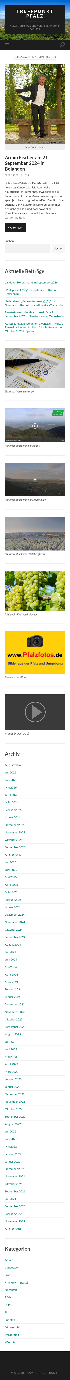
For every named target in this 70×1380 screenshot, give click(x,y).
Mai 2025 (11, 877)
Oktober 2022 (13, 1109)
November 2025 (15, 832)
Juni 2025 (11, 869)
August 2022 (13, 1124)
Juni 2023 (11, 1049)
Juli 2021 (10, 1198)
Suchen (9, 240)
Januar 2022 (12, 1161)
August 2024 (13, 944)
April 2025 (11, 884)
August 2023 (13, 1034)
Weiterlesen (15, 227)
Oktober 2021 (13, 1183)
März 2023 (11, 1071)
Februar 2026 (13, 809)
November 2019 (15, 1221)
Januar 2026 (12, 817)
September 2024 (15, 937)
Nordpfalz (11, 1289)
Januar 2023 (12, 1086)
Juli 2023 (10, 1041)
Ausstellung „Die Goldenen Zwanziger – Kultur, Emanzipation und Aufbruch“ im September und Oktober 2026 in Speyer (34, 327)
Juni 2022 (11, 1139)
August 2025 (13, 854)
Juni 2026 (11, 780)
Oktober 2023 (13, 1019)
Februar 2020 (13, 1213)
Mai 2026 (11, 787)
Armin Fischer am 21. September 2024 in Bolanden (27, 163)
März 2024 (11, 982)
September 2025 (15, 847)
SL (6, 1312)
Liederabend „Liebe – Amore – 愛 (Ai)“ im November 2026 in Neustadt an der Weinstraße (34, 303)
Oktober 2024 (13, 929)
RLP (7, 1304)
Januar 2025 (12, 907)
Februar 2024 (13, 989)
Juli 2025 (10, 862)
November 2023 (15, 1011)
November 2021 (15, 1176)
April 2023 (11, 1064)
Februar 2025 (13, 899)
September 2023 (15, 1026)
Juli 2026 (10, 772)
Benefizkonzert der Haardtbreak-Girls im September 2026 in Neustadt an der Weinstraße (34, 314)
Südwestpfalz (13, 1327)
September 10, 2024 (17, 175)
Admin (9, 1260)
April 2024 (11, 974)
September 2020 (15, 1206)
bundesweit (12, 1267)
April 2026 (11, 795)
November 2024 (15, 922)
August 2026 (13, 765)
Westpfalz (11, 1342)
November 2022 (15, 1101)
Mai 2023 (11, 1056)
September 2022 (15, 1116)
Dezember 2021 (15, 1168)
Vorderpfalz (12, 1334)
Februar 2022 (13, 1154)
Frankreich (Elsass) (16, 1282)
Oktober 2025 (13, 839)
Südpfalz (10, 1319)
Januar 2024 (12, 996)
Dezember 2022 (15, 1094)
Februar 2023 (13, 1079)
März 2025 (11, 892)
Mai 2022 (11, 1146)
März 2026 (11, 802)
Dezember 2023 (15, 1004)
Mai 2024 (11, 967)
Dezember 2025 (15, 824)
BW (7, 1275)
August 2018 (13, 1228)
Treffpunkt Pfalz (35, 13)
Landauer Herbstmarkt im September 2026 (31, 282)
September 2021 (15, 1191)
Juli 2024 (10, 952)
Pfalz (8, 1297)
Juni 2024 (11, 959)
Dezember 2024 (15, 914)
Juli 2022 (10, 1131)
